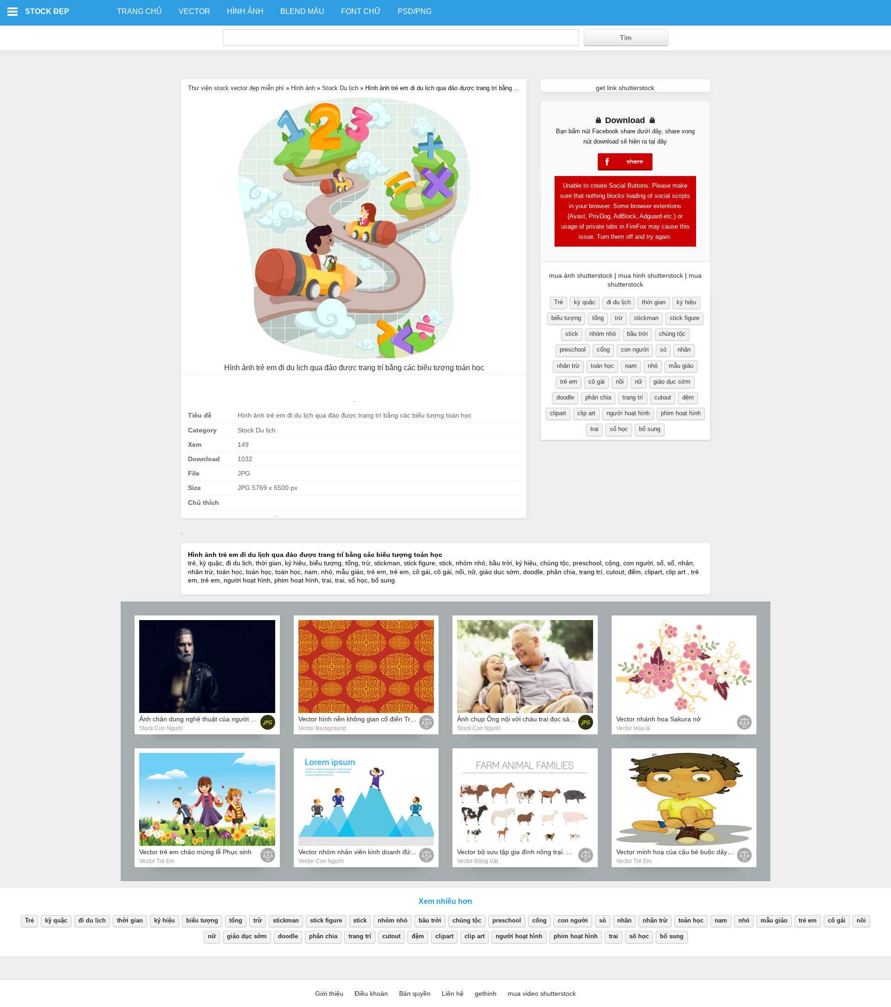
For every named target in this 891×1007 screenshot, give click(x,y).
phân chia (598, 397)
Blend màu (302, 11)
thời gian (653, 302)
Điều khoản (371, 993)
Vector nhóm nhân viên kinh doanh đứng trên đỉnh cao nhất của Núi (397, 852)
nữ (638, 381)
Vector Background (322, 728)
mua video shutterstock (542, 993)
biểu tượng (566, 317)
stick (571, 333)
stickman (646, 317)
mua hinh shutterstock (650, 275)
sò (663, 349)
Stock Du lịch (340, 88)
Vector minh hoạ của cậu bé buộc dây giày (678, 852)
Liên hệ (453, 993)
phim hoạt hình (681, 413)
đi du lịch (619, 302)
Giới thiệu (329, 993)
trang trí (632, 397)
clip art (586, 413)
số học (619, 428)
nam (631, 365)
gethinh (486, 993)
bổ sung (649, 428)
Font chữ (361, 11)
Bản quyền (415, 993)
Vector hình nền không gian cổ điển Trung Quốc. (369, 719)
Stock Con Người (161, 728)
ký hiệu (686, 302)
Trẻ (558, 302)
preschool (573, 349)
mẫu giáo (681, 365)
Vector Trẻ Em (156, 861)
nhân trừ (568, 365)
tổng (598, 317)
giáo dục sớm (672, 381)
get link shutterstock (625, 88)
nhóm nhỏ (602, 333)
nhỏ (653, 365)
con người (635, 349)
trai (594, 428)
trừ (619, 317)
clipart (558, 413)
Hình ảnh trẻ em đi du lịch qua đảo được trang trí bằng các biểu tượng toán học (354, 368)
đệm (688, 397)
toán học (602, 365)
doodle (565, 397)
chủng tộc (672, 333)
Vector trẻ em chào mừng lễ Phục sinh (195, 852)
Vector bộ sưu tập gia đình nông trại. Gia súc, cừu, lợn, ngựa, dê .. (554, 852)
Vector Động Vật (477, 861)
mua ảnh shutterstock (581, 275)
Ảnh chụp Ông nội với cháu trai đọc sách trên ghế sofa (537, 719)
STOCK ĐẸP (47, 11)
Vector (194, 11)
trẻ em (568, 381)
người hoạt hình (628, 413)
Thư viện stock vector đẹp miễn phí (236, 88)
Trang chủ (139, 11)
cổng (603, 349)
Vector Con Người (321, 861)
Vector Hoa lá (633, 728)
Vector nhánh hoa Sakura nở (658, 719)
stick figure (684, 317)
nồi (620, 381)
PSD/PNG (415, 11)
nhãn (684, 349)
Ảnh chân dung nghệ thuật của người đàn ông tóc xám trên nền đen (239, 719)
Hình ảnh (245, 11)
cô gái (596, 381)
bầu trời (637, 333)
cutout (662, 397)
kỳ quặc (584, 302)
